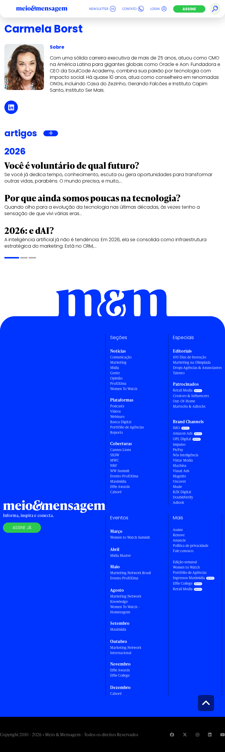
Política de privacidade (190, 545)
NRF (113, 465)
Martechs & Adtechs (189, 406)
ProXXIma (118, 383)
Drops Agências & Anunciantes (197, 367)
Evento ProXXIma (124, 476)
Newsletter (98, 8)
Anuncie (179, 540)
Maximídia (118, 481)
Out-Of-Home (184, 401)
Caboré (116, 491)
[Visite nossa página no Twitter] (185, 734)
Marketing (118, 362)
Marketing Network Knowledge (125, 599)
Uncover (179, 481)
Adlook (178, 502)
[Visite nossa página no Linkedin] (210, 734)
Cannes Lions (120, 449)
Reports (116, 432)
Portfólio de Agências (127, 427)
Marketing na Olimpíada (192, 362)
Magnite (179, 476)
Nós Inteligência (185, 454)
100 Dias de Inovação (189, 357)
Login (155, 8)
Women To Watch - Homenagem (125, 609)
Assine (189, 8)
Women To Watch (123, 388)
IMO (176, 427)
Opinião (116, 378)
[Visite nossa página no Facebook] (172, 734)
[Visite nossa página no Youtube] (222, 734)
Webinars (117, 416)
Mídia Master (120, 555)
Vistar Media (183, 460)
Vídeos (115, 411)
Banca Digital (120, 421)
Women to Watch (186, 567)
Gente (115, 372)
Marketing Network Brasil (130, 572)
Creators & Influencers (191, 395)
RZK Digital (182, 491)
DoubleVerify (183, 497)
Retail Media (182, 390)
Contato (129, 8)
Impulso (179, 444)
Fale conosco (183, 550)
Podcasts (117, 406)
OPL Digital (182, 438)
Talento (179, 372)
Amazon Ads (182, 433)
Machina (179, 465)
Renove (179, 534)
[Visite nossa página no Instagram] (197, 734)
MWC (114, 460)
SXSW (114, 454)
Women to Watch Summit (130, 537)
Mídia (114, 367)
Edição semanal (185, 561)
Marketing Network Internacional (125, 650)
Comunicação (121, 357)
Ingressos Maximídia (189, 577)
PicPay (178, 449)
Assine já (22, 527)
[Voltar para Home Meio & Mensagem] (48, 9)
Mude (177, 486)
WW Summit (119, 470)
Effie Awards (120, 486)
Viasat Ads (181, 470)
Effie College (120, 675)
